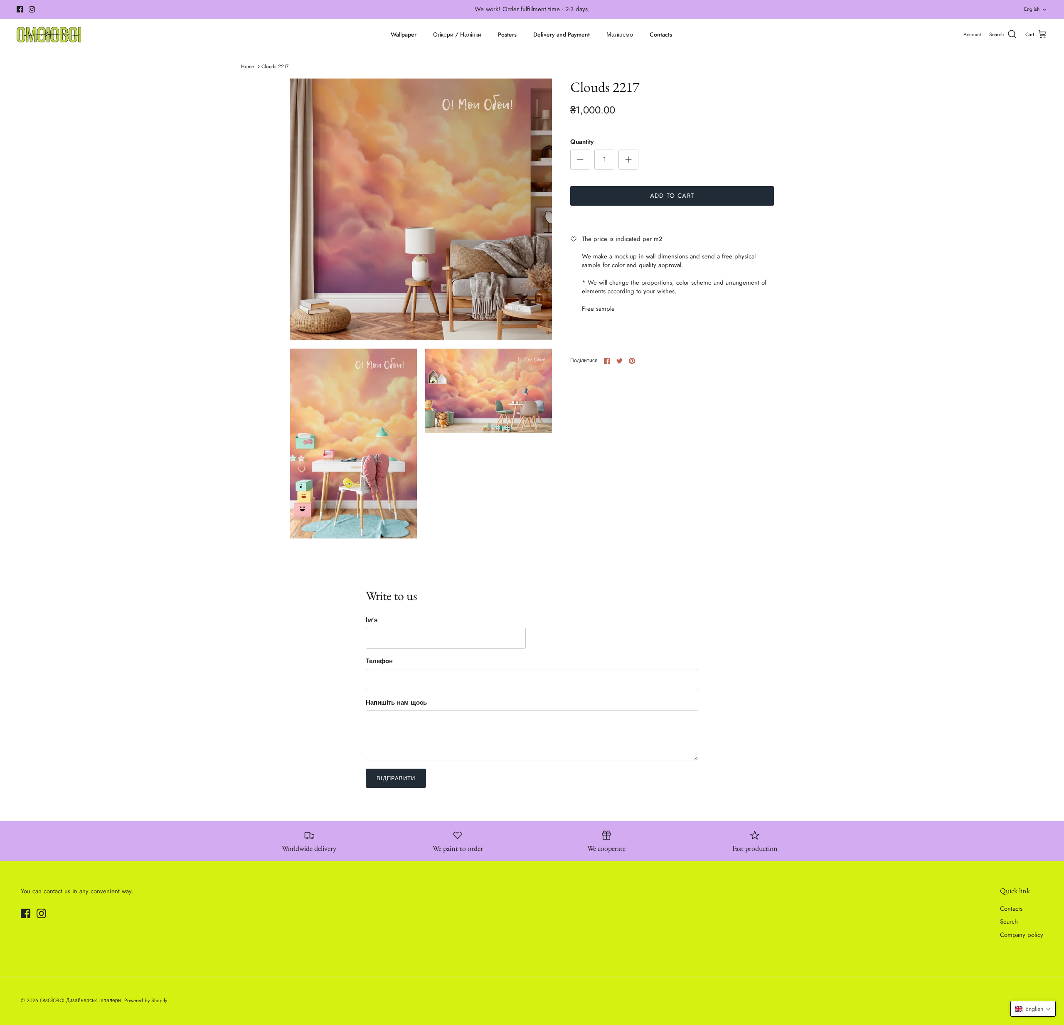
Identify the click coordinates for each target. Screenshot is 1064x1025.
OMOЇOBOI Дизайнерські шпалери (80, 1000)
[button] (1033, 1008)
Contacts (661, 34)
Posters (507, 34)
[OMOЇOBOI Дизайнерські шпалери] (49, 34)
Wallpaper (403, 34)
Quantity (582, 142)
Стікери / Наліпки (457, 34)
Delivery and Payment (561, 34)
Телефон (379, 661)
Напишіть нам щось (396, 702)
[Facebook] (20, 9)
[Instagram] (32, 9)
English (1031, 9)
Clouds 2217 (274, 66)
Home (247, 66)
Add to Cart (672, 195)
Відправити (396, 778)
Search (1009, 921)
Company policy (1021, 934)
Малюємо (619, 34)
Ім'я (372, 620)
